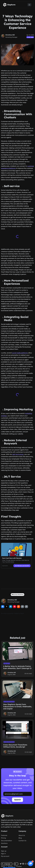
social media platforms (20, 353)
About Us (22, 835)
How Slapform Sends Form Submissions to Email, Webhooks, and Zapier (17, 706)
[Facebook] (23, 864)
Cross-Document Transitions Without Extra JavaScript (15, 746)
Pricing (3, 838)
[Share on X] (6, 606)
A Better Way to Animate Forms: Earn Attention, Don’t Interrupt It (17, 667)
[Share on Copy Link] (26, 606)
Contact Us (22, 840)
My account (5, 856)
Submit (17, 800)
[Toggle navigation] (29, 4)
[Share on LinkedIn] (10, 606)
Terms (3, 866)
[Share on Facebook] (2, 606)
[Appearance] (16, 863)
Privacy (10, 866)
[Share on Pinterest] (14, 606)
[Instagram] (26, 864)
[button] (30, 863)
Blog (20, 838)
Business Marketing (18, 594)
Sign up (3, 851)
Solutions (4, 843)
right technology (18, 454)
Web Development (9, 701)
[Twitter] (21, 864)
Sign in (3, 853)
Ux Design (7, 663)
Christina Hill (10, 35)
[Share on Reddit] (18, 606)
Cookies (19, 866)
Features (4, 835)
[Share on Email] (22, 606)
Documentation (6, 840)
